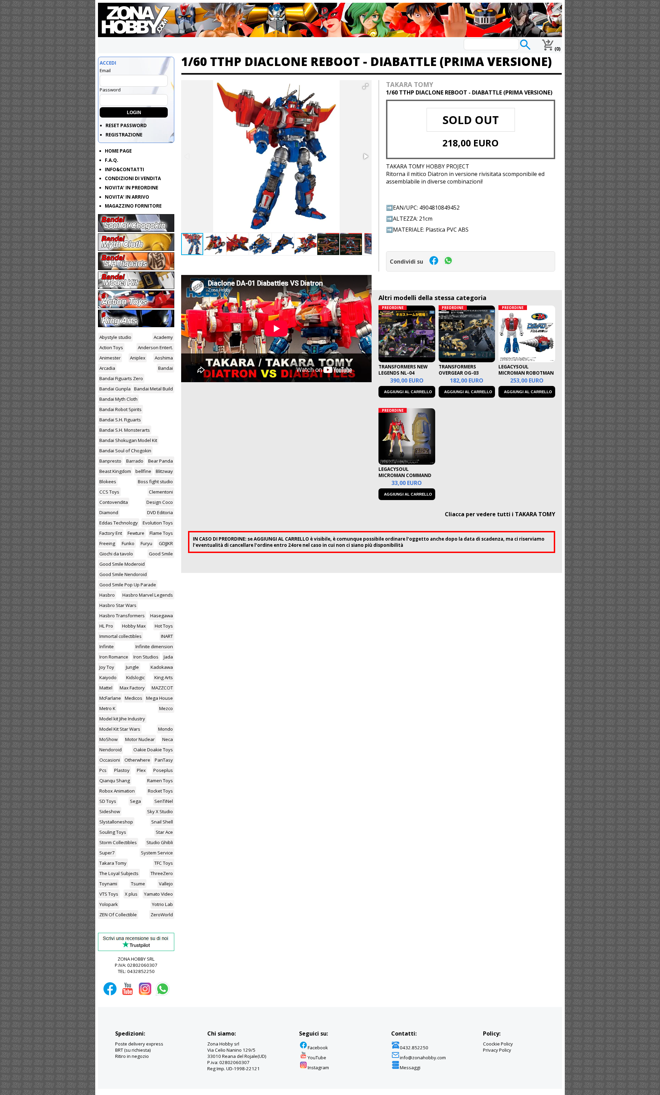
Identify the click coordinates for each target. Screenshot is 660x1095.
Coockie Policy (498, 1044)
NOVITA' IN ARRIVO (127, 197)
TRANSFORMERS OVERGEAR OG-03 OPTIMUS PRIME (459, 373)
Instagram (318, 1067)
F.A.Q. (111, 160)
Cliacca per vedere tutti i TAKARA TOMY (500, 514)
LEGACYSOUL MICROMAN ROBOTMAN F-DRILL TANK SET (526, 373)
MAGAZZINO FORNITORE (133, 206)
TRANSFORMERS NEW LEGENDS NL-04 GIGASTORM (403, 373)
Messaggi (410, 1067)
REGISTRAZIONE (124, 135)
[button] (365, 86)
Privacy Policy (497, 1050)
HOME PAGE (118, 151)
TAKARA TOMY (409, 84)
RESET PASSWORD (126, 125)
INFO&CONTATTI (124, 169)
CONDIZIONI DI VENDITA (133, 178)
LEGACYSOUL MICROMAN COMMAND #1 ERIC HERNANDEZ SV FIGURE (405, 478)
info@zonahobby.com (423, 1057)
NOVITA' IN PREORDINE (131, 188)
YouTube (317, 1057)
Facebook (318, 1047)
